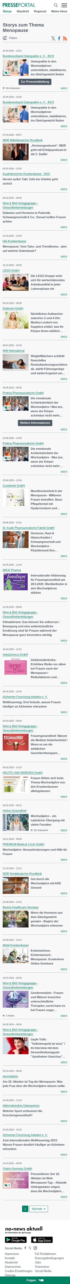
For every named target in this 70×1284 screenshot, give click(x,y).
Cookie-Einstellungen (18, 1271)
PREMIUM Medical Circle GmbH (23, 844)
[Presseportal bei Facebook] (24, 1248)
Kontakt (10, 1258)
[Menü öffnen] (64, 5)
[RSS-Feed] (65, 38)
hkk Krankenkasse (14, 241)
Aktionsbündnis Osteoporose (21, 1105)
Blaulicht (23, 11)
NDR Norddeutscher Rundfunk (22, 873)
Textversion (42, 1266)
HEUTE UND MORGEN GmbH (23, 772)
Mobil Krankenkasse (16, 945)
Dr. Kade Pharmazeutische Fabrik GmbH (29, 527)
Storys (7, 11)
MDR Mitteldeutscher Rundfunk (23, 140)
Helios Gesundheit (14, 810)
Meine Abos (59, 11)
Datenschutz (13, 1266)
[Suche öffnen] (56, 5)
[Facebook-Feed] (59, 38)
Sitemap (10, 1275)
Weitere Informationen (35, 422)
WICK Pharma (12, 570)
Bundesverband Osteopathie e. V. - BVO (28, 56)
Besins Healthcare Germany (21, 907)
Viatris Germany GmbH (17, 1168)
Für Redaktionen (45, 1253)
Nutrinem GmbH (13, 308)
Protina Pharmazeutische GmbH (23, 392)
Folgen (31, 1280)
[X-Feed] (53, 38)
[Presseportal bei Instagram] (34, 1247)
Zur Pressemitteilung (35, 81)
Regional (40, 11)
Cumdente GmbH (14, 485)
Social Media (43, 1271)
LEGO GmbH (11, 270)
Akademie (11, 1262)
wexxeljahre (10, 1076)
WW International (14, 350)
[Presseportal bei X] (28, 1248)
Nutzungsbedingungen (49, 1258)
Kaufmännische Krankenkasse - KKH (26, 173)
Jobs (38, 1262)
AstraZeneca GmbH (15, 654)
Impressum (12, 1253)
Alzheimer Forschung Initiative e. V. (25, 696)
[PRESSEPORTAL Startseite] (19, 5)
